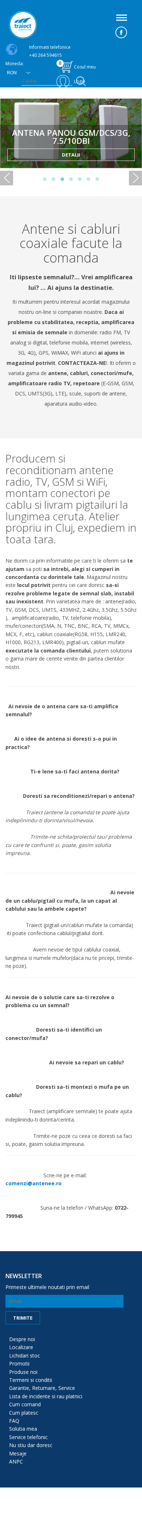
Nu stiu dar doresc (30, 1445)
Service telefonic (28, 1437)
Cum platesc (23, 1412)
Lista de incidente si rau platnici (45, 1396)
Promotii (19, 1363)
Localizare (21, 1347)
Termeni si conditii (30, 1379)
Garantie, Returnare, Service (42, 1387)
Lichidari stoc (24, 1355)
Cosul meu (77, 65)
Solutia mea (23, 1428)
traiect (23, 25)
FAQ (14, 1420)
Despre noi (22, 1339)
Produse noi (23, 1371)
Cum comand (25, 1404)
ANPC (16, 1461)
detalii (71, 154)
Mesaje (18, 1453)
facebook (121, 32)
